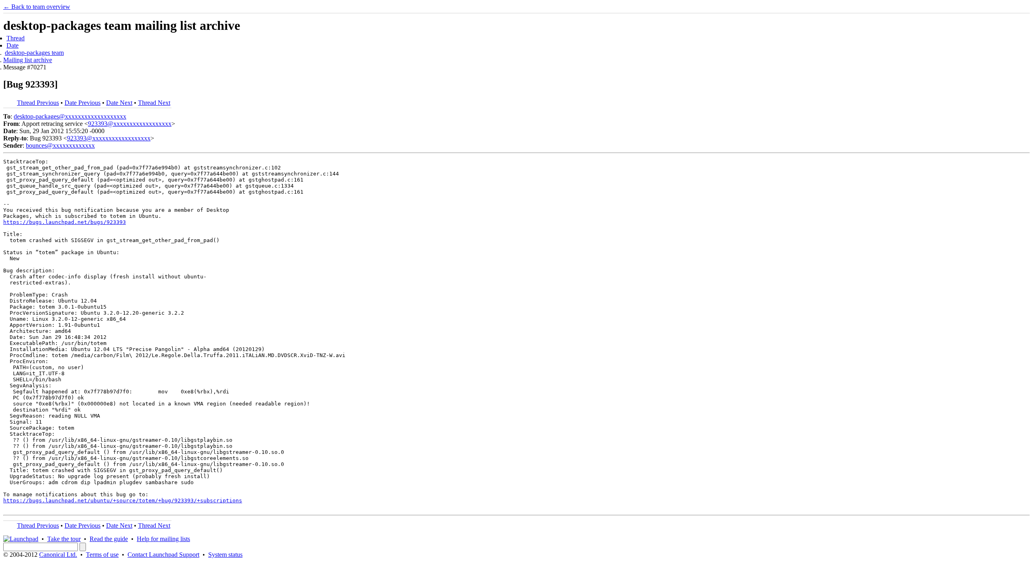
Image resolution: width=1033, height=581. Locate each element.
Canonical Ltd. (58, 554)
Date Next (119, 102)
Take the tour (64, 538)
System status (225, 554)
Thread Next (154, 102)
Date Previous (82, 102)
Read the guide (109, 538)
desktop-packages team (34, 52)
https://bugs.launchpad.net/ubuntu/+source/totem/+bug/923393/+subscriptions (122, 500)
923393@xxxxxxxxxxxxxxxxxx (129, 123)
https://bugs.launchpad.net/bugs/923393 (64, 222)
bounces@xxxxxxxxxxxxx (60, 145)
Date (12, 45)
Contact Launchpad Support (163, 554)
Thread (15, 38)
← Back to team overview (36, 6)
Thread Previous (38, 102)
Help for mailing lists (163, 538)
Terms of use (102, 554)
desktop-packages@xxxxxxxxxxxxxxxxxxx (70, 116)
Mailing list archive (27, 59)
